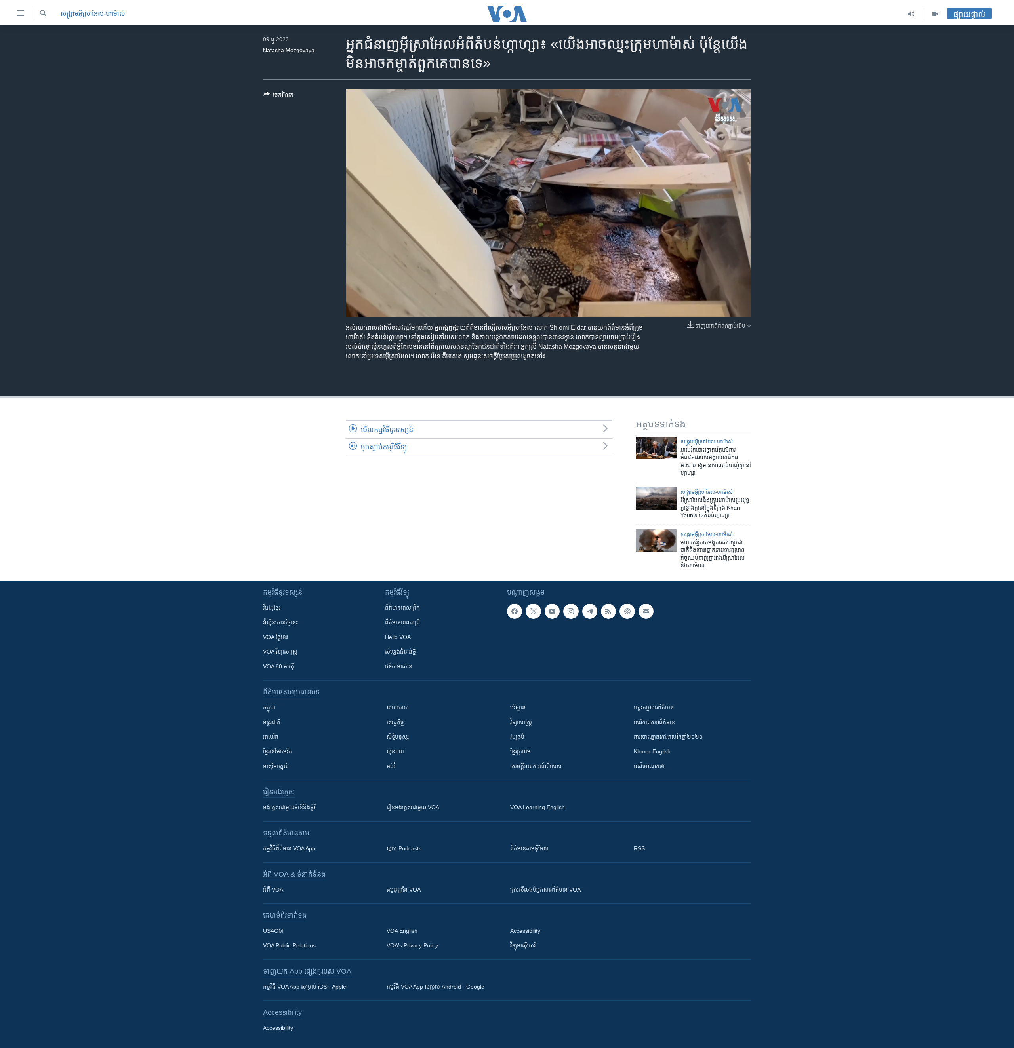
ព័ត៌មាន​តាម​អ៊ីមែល (529, 848)
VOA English (402, 931)
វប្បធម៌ (517, 737)
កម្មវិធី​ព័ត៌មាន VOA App (289, 848)
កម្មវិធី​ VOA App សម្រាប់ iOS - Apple (304, 986)
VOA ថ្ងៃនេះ (275, 637)
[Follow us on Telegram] (589, 611)
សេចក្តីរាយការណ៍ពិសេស (536, 766)
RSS (639, 848)
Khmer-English (652, 751)
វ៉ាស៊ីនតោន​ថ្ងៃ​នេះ (280, 622)
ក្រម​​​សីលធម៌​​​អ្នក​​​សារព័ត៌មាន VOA (545, 889)
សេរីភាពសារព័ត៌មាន (654, 722)
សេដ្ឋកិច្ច (395, 722)
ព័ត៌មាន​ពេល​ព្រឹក (402, 608)
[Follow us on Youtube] (552, 611)
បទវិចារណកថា (649, 766)
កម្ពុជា (269, 707)
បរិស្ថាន (518, 707)
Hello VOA (398, 637)
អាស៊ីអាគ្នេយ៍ (276, 766)
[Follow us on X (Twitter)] (533, 611)
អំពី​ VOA (273, 889)
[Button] (278, 96)
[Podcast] (627, 611)
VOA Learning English (537, 807)
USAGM (273, 931)
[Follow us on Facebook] (514, 611)
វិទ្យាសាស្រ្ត (521, 722)
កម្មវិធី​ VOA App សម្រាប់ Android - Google (435, 986)
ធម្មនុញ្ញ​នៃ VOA (404, 889)
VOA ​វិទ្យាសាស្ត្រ (280, 652)
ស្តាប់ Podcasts (404, 848)
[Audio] (911, 14)
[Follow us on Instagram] (570, 611)
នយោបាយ (398, 707)
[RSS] (608, 611)
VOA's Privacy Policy (412, 945)
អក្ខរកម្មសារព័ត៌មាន (654, 707)
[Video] (935, 14)
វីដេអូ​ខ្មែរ (271, 608)
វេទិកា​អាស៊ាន (398, 666)
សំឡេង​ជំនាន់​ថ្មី (400, 652)
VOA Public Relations (289, 945)
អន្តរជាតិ (271, 722)
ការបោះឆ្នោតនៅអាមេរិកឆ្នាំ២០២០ (668, 737)
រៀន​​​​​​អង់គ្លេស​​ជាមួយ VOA (413, 807)
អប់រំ (391, 766)
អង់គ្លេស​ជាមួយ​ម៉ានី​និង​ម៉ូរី (289, 807)
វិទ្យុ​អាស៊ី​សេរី (523, 945)
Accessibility (525, 931)
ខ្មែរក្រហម (520, 751)
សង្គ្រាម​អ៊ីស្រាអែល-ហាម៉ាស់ (93, 13)
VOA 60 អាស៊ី (278, 666)
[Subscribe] (646, 611)
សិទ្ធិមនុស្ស (398, 737)
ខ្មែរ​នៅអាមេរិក (277, 751)
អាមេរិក (270, 737)
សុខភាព (395, 751)
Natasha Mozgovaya (288, 50)
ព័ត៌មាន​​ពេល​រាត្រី (402, 622)
